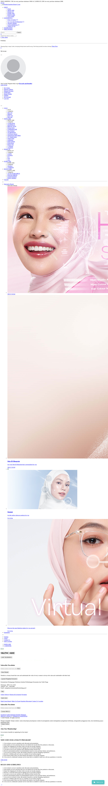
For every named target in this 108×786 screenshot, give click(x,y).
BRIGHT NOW (11, 126)
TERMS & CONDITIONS (20, 716)
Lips (8, 160)
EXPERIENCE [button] (8, 18)
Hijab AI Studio (12, 20)
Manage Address (8, 89)
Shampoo (9, 166)
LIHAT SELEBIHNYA (6, 657)
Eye (8, 157)
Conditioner (10, 167)
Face (8, 158)
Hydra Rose (10, 143)
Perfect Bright (11, 141)
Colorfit (9, 153)
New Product (11, 131)
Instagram (13, 714)
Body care (10, 115)
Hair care (9, 117)
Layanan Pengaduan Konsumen (9, 678)
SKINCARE (10, 10)
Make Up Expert (16, 701)
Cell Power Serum (12, 134)
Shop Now (55, 46)
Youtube (18, 714)
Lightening (10, 140)
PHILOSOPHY (8, 29)
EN (3, 3)
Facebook (3, 714)
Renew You (10, 144)
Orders (2, 694)
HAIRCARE (11, 13)
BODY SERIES (11, 178)
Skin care (9, 112)
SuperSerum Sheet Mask (14, 135)
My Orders (7, 88)
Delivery (7, 694)
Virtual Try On (11, 26)
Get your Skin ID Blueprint (15, 22)
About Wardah (4, 672)
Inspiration (7, 632)
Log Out (6, 98)
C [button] (4, 37)
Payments (24, 694)
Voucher (6, 179)
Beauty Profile (8, 94)
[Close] (1, 105)
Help (2, 691)
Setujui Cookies (5, 724)
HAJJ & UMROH (12, 175)
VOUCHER (10, 16)
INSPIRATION (8, 28)
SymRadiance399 (12, 129)
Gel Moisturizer (11, 132)
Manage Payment (8, 91)
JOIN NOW (4, 85)
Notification (7, 92)
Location (40, 701)
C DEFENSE (7, 646)
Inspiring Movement (26, 701)
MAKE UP (10, 12)
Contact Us (7, 640)
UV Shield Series (12, 137)
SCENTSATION (12, 176)
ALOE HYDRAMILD (13, 173)
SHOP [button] (6, 7)
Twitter (8, 714)
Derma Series (11, 128)
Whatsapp (23, 714)
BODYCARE (11, 15)
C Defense (10, 146)
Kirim (18, 668)
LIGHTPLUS (11, 125)
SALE (9, 9)
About (5, 638)
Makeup (9, 114)
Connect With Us (5, 711)
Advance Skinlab (12, 23)
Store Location (8, 641)
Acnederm (10, 147)
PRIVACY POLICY (6, 716)
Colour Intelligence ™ (13, 25)
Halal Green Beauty (6, 701)
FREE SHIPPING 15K (7, 1)
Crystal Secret (11, 123)
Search (19, 32)
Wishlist (6, 95)
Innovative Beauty (9, 184)
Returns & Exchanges (15, 694)
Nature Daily (10, 138)
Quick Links (4, 698)
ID (1, 3)
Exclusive (10, 155)
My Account (7, 97)
